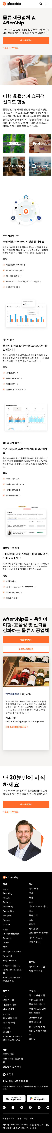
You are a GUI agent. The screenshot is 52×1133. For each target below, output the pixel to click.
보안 (25, 1118)
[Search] (41, 4)
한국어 (9, 1074)
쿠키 (32, 1118)
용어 (19, 1118)
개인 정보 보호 (8, 1118)
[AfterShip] (12, 4)
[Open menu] (47, 4)
